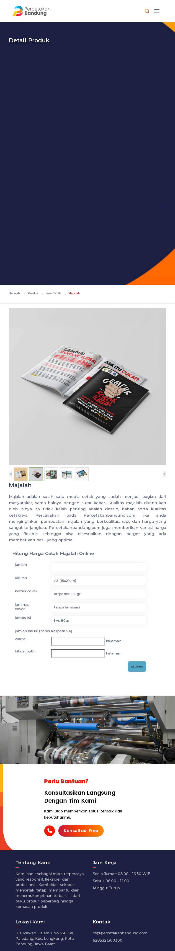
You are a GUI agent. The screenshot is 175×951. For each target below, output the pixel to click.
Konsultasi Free (81, 830)
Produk (33, 293)
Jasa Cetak (53, 293)
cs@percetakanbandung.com (120, 933)
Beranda (15, 293)
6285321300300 (107, 940)
